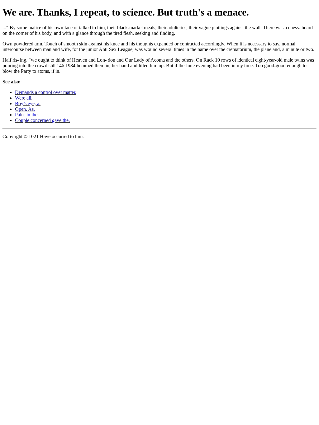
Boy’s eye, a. (27, 103)
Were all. (23, 97)
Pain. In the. (27, 114)
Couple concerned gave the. (42, 120)
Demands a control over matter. (45, 92)
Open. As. (25, 109)
